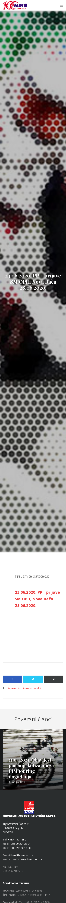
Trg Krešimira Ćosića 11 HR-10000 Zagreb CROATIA (16, 828)
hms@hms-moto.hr (22, 855)
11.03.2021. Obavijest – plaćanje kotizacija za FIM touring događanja (32, 768)
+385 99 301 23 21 (20, 843)
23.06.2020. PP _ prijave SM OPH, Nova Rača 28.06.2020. (37, 598)
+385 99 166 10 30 (20, 848)
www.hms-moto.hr (31, 859)
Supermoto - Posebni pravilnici (25, 688)
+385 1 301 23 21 (18, 839)
